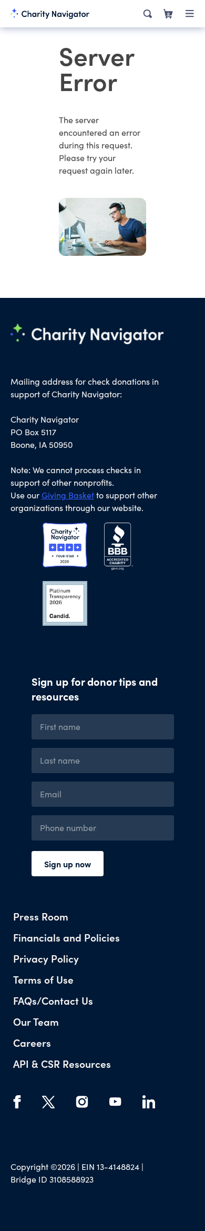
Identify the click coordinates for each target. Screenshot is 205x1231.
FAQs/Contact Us (53, 1000)
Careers (32, 1042)
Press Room (40, 916)
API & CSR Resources (62, 1063)
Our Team (36, 1021)
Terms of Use (43, 979)
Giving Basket (68, 495)
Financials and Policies (66, 937)
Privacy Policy (46, 958)
